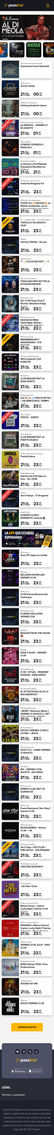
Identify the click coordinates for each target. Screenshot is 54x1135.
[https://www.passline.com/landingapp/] (27, 538)
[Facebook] (17, 1051)
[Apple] (35, 1070)
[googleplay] (18, 1070)
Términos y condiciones (13, 1094)
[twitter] (30, 1051)
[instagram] (23, 1051)
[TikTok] (36, 1051)
